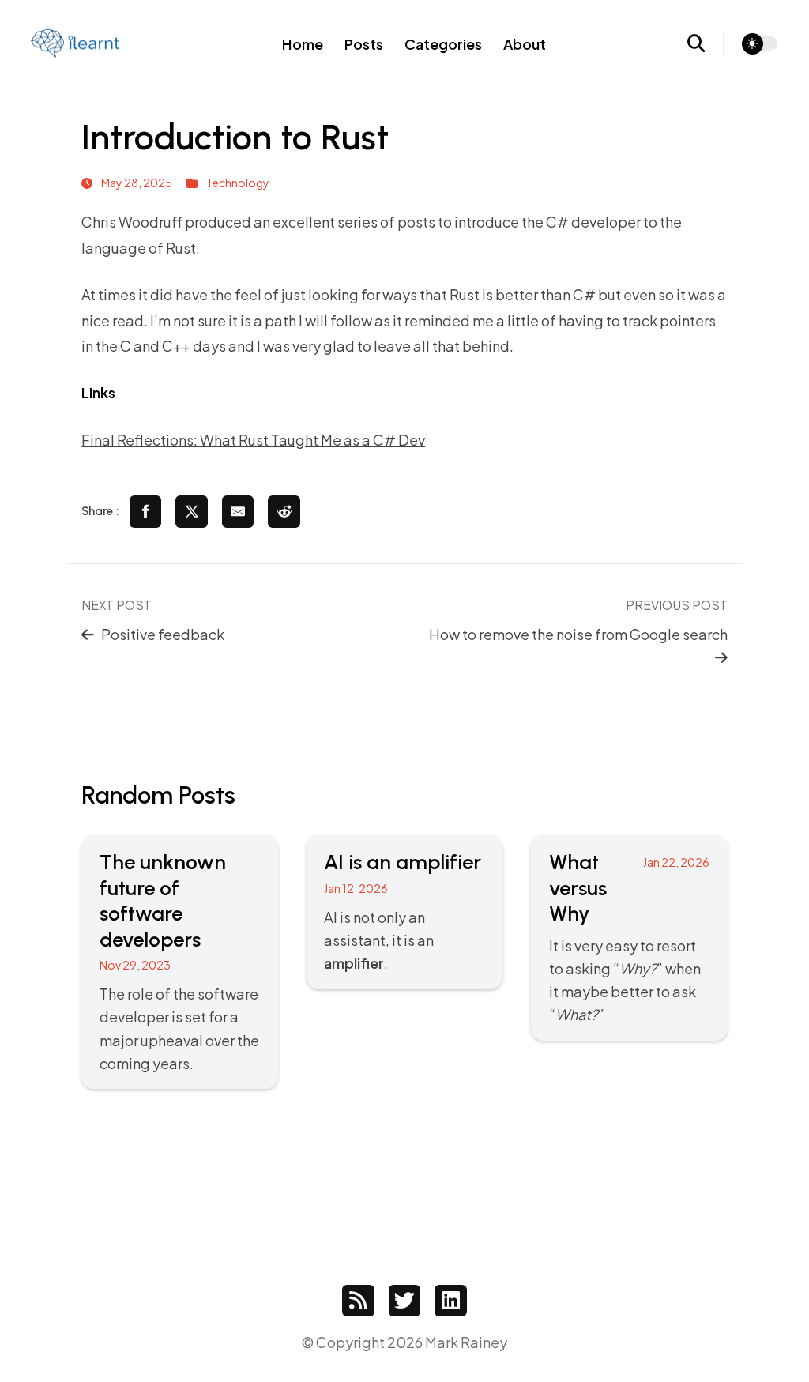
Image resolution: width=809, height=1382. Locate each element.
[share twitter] (191, 511)
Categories (443, 44)
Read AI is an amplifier (404, 911)
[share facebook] (146, 511)
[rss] (358, 1301)
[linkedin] (451, 1301)
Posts (363, 44)
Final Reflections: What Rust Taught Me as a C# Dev (253, 440)
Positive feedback (162, 634)
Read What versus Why (629, 937)
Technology (237, 182)
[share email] (238, 511)
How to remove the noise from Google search (578, 634)
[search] (705, 43)
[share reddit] (284, 511)
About (524, 44)
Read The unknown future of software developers (179, 962)
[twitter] (405, 1301)
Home (302, 44)
